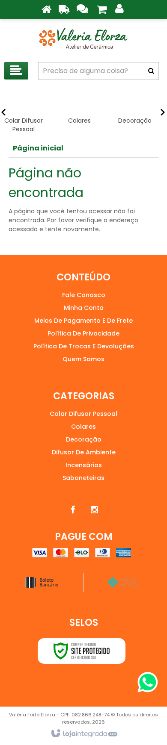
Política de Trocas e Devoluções (83, 346)
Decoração (83, 439)
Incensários (84, 465)
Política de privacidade (83, 333)
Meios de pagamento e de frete (83, 320)
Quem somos (83, 359)
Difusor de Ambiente (84, 452)
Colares (83, 426)
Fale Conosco (83, 295)
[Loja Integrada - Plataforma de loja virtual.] (83, 734)
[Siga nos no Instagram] (94, 510)
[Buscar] (151, 71)
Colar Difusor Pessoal (83, 413)
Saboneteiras (83, 478)
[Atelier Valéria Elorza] (83, 38)
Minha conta (84, 307)
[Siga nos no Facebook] (73, 510)
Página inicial (38, 148)
